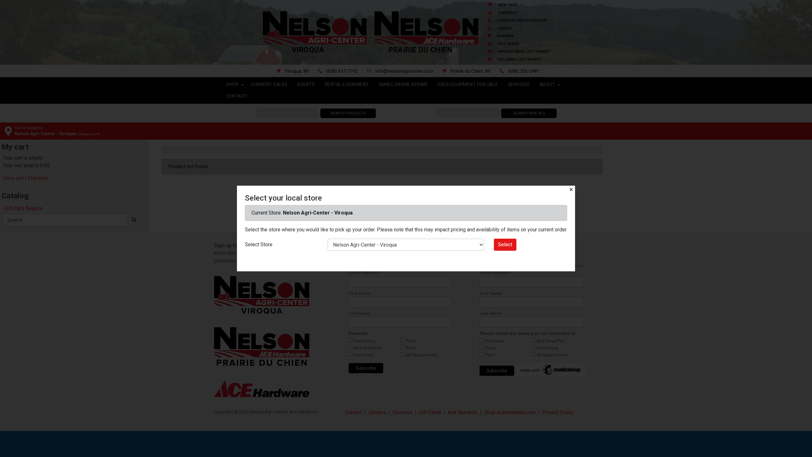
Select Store (258, 245)
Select (505, 245)
